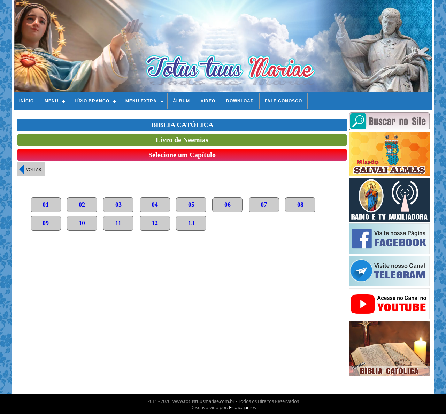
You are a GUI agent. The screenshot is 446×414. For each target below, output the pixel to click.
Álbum (181, 101)
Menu (52, 101)
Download (240, 101)
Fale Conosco (283, 101)
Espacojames (242, 407)
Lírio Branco (92, 101)
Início (26, 101)
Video (208, 101)
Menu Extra (141, 101)
